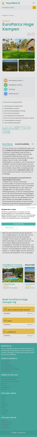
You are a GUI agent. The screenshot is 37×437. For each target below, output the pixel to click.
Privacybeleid (31, 208)
